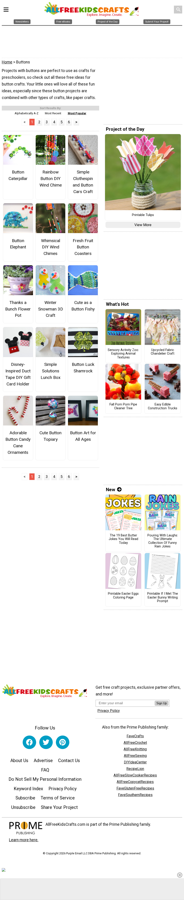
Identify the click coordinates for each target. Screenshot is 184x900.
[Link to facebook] (29, 742)
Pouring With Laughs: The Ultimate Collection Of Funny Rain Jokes (162, 541)
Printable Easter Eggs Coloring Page (123, 595)
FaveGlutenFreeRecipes (135, 788)
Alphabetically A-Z (26, 113)
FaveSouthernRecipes (135, 795)
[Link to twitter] (46, 742)
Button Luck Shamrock (83, 368)
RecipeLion (135, 769)
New (110, 489)
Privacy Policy (62, 788)
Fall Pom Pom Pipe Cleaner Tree (123, 406)
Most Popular (77, 113)
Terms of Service (58, 798)
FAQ (45, 770)
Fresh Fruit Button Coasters (83, 247)
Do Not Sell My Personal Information (45, 779)
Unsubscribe (23, 807)
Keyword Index (28, 788)
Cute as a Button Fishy (83, 306)
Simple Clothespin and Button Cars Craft (83, 181)
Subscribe (25, 798)
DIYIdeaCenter (135, 762)
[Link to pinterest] (62, 742)
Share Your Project (59, 807)
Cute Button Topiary (50, 436)
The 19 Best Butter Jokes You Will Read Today (123, 539)
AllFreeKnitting (135, 749)
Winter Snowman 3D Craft (50, 309)
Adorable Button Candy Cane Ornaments (18, 442)
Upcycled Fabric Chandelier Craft (162, 352)
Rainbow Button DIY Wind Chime (50, 178)
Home (7, 62)
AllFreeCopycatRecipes (135, 782)
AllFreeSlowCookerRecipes (135, 775)
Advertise (43, 760)
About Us (19, 760)
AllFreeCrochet (135, 742)
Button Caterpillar (18, 175)
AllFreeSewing (135, 756)
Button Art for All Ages (83, 436)
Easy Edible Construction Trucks (162, 406)
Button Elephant (18, 244)
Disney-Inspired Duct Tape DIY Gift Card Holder (18, 374)
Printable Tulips (143, 215)
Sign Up (161, 703)
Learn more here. (23, 840)
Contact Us (69, 760)
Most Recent (53, 113)
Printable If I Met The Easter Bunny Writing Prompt (162, 597)
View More (142, 225)
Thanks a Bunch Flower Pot (18, 309)
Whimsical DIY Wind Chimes (50, 247)
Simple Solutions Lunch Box (51, 371)
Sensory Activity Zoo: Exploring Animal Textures (123, 353)
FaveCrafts (135, 736)
